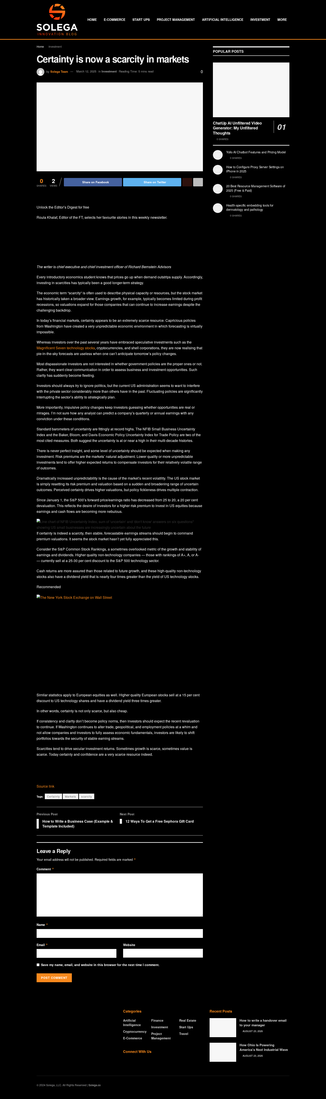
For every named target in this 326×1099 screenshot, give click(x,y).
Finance (157, 1020)
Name (42, 924)
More (282, 19)
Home (92, 19)
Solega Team (59, 71)
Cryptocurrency (135, 1031)
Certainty (53, 796)
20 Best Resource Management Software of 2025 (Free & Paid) (255, 188)
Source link (45, 786)
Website (129, 945)
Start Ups (141, 19)
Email (42, 945)
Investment (260, 19)
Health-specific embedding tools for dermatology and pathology (249, 207)
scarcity (86, 796)
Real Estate (187, 1020)
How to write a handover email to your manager (263, 1022)
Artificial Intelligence (222, 19)
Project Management (176, 19)
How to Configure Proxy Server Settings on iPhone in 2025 (255, 169)
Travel (183, 1033)
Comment (45, 869)
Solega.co (94, 1085)
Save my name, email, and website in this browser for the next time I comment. (100, 964)
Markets (70, 796)
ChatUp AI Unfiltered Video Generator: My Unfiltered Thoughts (237, 128)
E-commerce (114, 19)
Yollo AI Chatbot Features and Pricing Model (256, 152)
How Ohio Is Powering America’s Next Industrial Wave (264, 1047)
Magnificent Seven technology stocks (66, 347)
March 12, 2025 (86, 71)
